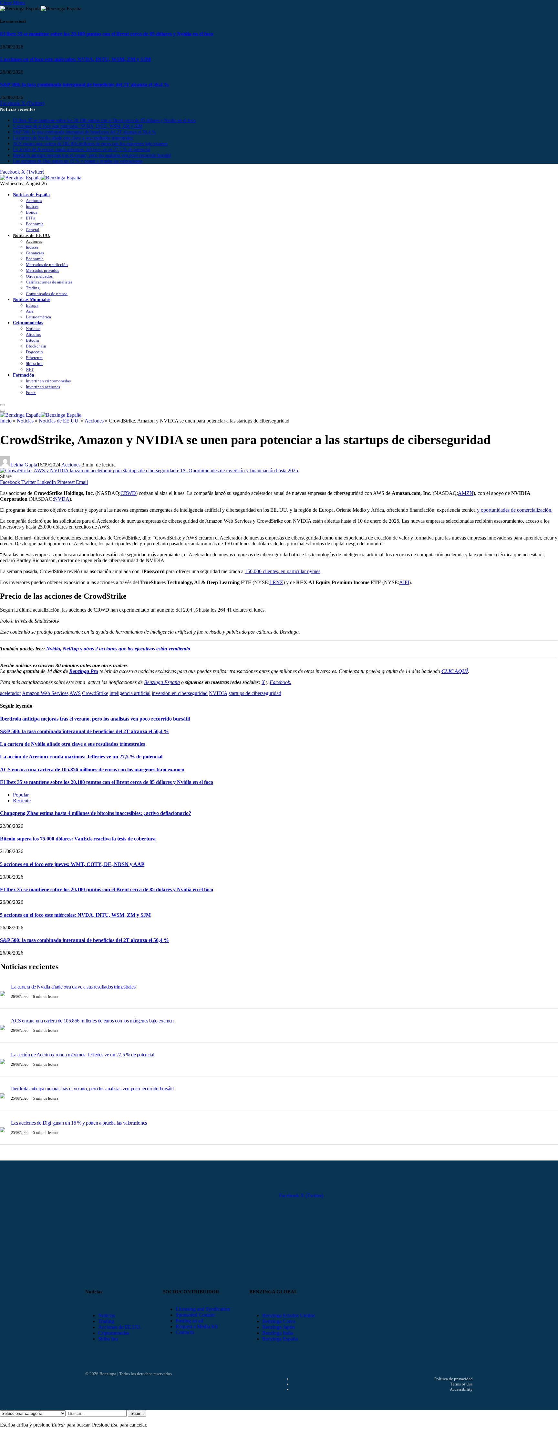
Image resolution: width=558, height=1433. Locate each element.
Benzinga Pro (83, 671)
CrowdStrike (95, 693)
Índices (32, 206)
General (32, 229)
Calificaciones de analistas (49, 282)
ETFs (30, 218)
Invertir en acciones (43, 386)
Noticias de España (31, 194)
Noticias (33, 328)
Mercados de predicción (47, 264)
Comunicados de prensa (46, 293)
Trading (33, 287)
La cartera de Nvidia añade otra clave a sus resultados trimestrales (73, 137)
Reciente (22, 800)
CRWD (128, 493)
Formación (23, 375)
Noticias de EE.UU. (31, 235)
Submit (137, 1413)
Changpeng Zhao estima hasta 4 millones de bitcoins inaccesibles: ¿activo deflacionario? (95, 813)
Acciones (34, 200)
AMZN (465, 493)
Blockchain (36, 346)
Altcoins (33, 334)
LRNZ (276, 582)
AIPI (404, 582)
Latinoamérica (38, 317)
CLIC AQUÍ (454, 671)
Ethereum (34, 357)
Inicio (6, 420)
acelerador (10, 693)
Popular (21, 794)
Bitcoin (32, 340)
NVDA (61, 499)
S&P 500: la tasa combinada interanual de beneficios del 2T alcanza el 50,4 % (84, 84)
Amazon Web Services (45, 693)
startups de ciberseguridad (255, 693)
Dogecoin (34, 351)
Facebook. (280, 682)
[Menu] (2, 405)
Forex (31, 392)
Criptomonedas (28, 322)
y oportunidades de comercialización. (515, 510)
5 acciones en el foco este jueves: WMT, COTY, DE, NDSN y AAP (72, 864)
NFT (30, 369)
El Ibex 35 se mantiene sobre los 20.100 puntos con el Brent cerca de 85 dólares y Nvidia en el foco (106, 34)
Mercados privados (42, 270)
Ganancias (35, 253)
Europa (32, 305)
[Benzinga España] (40, 177)
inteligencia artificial (129, 693)
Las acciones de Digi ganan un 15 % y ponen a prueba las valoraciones (77, 161)
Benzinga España (162, 682)
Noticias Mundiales (31, 299)
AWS (75, 693)
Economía (35, 223)
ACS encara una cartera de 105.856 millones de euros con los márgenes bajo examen (90, 143)
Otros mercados (39, 276)
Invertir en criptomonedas (48, 381)
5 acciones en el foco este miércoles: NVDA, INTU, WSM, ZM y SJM (75, 59)
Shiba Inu (34, 363)
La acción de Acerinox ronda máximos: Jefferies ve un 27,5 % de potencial (81, 149)
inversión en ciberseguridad (180, 693)
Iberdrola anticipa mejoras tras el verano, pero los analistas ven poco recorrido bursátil (92, 155)
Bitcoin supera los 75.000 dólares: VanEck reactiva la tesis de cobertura (78, 838)
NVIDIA (218, 693)
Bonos (31, 212)
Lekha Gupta (23, 464)
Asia (30, 311)
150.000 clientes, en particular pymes (282, 571)
